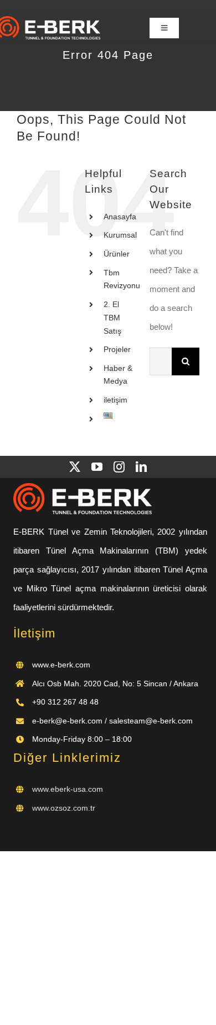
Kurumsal (120, 234)
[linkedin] (141, 467)
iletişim (115, 399)
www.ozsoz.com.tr (63, 807)
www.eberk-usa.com (67, 789)
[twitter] (74, 467)
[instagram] (119, 467)
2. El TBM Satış (112, 317)
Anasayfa (120, 216)
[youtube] (96, 467)
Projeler (117, 349)
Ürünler (117, 253)
